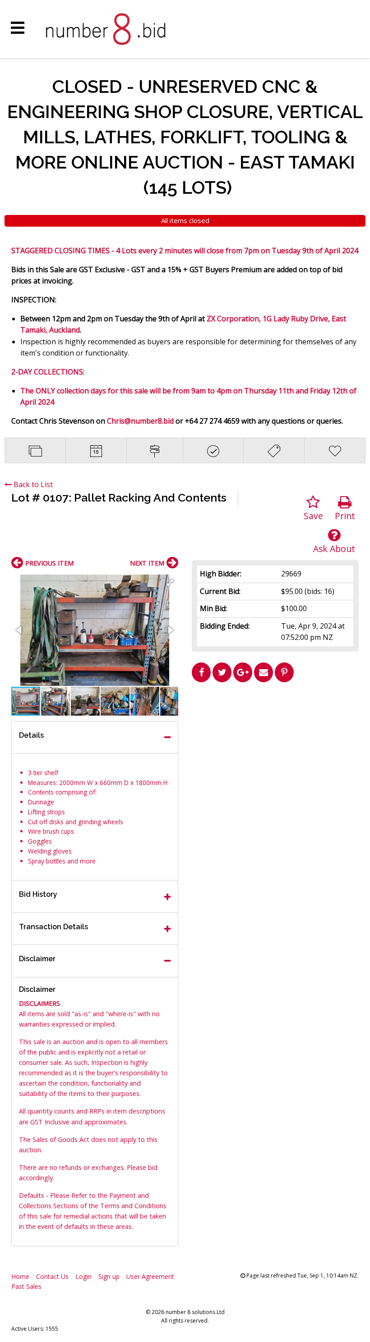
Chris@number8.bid (140, 421)
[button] (170, 582)
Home (20, 1276)
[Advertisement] (275, 749)
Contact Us (52, 1276)
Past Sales (26, 1286)
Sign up (109, 1276)
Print (345, 516)
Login (83, 1276)
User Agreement (150, 1276)
